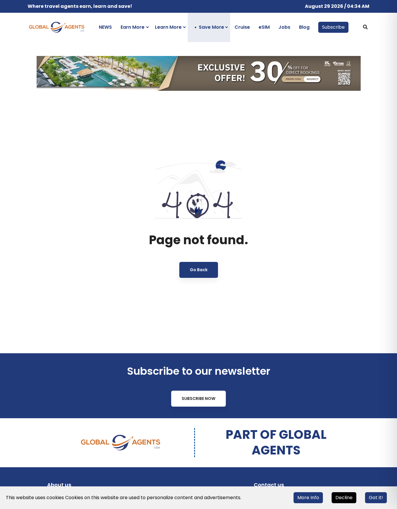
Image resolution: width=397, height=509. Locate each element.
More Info (308, 497)
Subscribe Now (198, 398)
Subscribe (333, 27)
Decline (344, 497)
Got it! (376, 497)
